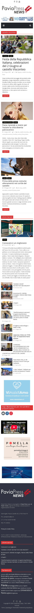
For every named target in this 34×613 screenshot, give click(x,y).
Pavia (3, 74)
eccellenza (13, 580)
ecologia (18, 580)
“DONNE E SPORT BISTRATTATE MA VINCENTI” (21, 285)
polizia (16, 586)
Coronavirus (25, 578)
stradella (29, 588)
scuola (22, 588)
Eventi (11, 56)
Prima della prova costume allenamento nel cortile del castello (14, 183)
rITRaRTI (15, 303)
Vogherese (15, 593)
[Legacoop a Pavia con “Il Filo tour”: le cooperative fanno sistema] (6, 334)
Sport (9, 178)
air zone (20, 188)
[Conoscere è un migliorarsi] (17, 221)
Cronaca (5, 56)
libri (7, 582)
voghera (9, 593)
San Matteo (13, 588)
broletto (29, 574)
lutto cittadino (12, 582)
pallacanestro (28, 582)
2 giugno (19, 72)
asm (10, 574)
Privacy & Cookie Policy (7, 529)
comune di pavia (12, 190)
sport (25, 588)
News (4, 178)
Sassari (18, 588)
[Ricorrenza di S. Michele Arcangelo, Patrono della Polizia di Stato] (6, 292)
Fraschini (15, 134)
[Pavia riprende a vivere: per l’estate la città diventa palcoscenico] (17, 103)
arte (18, 132)
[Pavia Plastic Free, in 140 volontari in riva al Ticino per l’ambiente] (6, 359)
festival (27, 580)
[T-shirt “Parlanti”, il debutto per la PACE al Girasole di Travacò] (6, 369)
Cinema (20, 576)
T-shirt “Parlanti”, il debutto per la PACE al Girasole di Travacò (22, 370)
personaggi (11, 586)
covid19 (5, 581)
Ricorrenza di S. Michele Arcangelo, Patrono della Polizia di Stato (22, 295)
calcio (7, 576)
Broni (3, 576)
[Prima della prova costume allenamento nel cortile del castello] (17, 159)
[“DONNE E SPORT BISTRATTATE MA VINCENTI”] (6, 283)
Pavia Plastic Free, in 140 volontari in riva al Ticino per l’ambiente (21, 361)
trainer (18, 190)
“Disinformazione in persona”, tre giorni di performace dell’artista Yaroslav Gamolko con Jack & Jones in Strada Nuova (21, 315)
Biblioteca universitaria (21, 574)
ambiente (3, 574)
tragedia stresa (17, 590)
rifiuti (8, 588)
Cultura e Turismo (7, 122)
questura (21, 585)
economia (23, 580)
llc (14, 72)
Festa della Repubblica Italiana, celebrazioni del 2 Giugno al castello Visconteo (16, 64)
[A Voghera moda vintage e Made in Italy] (6, 325)
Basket (13, 574)
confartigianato (17, 578)
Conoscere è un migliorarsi (14, 243)
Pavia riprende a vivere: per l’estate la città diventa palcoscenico (14, 127)
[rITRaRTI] (6, 302)
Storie (4, 239)
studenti (3, 590)
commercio (26, 576)
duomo (9, 580)
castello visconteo (26, 72)
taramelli (8, 590)
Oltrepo (22, 582)
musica (19, 134)
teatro (26, 134)
